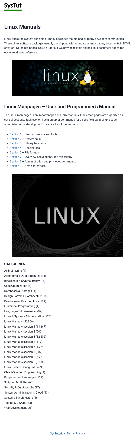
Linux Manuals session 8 (19, 357)
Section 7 (15, 157)
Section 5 (15, 152)
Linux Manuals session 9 (19, 362)
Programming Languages (20, 377)
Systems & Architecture (18, 397)
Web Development (15, 407)
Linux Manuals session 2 (19, 331)
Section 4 (15, 148)
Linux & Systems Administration (24, 316)
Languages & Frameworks (20, 311)
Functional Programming (19, 306)
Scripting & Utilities (16, 382)
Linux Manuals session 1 (19, 326)
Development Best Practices (21, 301)
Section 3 (15, 143)
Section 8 (15, 161)
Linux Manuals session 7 (19, 352)
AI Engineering (13, 270)
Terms (71, 433)
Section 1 (15, 134)
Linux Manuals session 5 (19, 347)
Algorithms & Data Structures (22, 275)
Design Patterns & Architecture (23, 296)
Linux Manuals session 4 (19, 341)
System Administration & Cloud (23, 392)
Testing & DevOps (15, 402)
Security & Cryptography (19, 387)
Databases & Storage (17, 291)
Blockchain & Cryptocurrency (22, 281)
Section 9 (15, 166)
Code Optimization (15, 286)
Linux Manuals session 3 (19, 336)
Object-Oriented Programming (22, 372)
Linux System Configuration (21, 367)
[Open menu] (127, 7)
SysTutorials (58, 433)
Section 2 (15, 139)
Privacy (80, 433)
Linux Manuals (13, 321)
